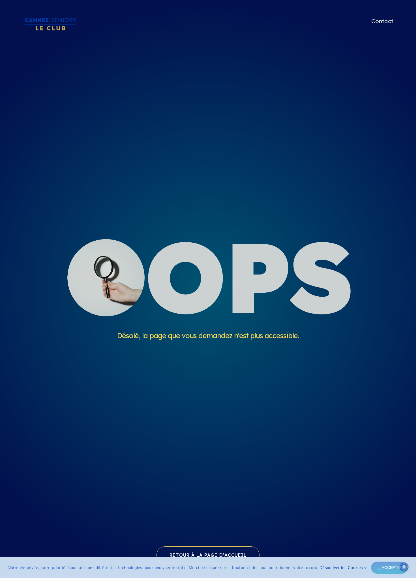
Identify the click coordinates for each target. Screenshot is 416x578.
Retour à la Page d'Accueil (208, 555)
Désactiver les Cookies (341, 567)
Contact (382, 21)
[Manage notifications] (404, 566)
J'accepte (389, 567)
